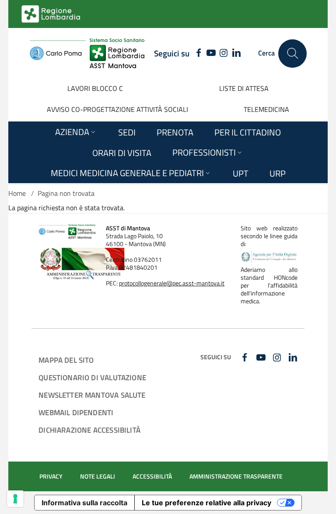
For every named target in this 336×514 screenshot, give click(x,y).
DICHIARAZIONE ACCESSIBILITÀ (89, 430)
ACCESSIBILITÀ (152, 476)
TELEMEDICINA (266, 109)
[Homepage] (86, 53)
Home (17, 193)
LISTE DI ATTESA (244, 88)
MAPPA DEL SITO (66, 360)
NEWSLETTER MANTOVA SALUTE (91, 395)
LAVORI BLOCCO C (95, 88)
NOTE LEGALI (97, 476)
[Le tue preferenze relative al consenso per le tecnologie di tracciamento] (15, 498)
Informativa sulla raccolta (84, 502)
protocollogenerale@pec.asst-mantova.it (171, 283)
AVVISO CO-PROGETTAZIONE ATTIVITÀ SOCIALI (117, 109)
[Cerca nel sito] (292, 53)
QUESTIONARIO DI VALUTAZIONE (92, 377)
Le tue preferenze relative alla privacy (206, 502)
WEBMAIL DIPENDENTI (75, 412)
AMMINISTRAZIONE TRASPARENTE (236, 476)
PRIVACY (51, 476)
